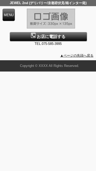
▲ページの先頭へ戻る (76, 55)
